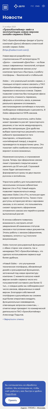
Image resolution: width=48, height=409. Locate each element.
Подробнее (10, 394)
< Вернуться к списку (13, 319)
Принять (12, 400)
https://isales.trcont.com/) (16, 50)
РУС (32, 6)
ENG (37, 6)
